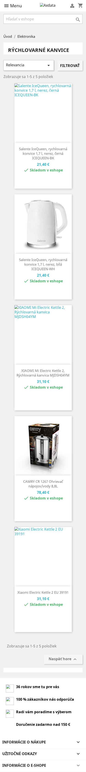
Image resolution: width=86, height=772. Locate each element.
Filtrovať (70, 65)
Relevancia (28, 65)
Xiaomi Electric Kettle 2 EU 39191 (43, 592)
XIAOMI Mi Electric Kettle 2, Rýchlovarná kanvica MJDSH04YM (43, 372)
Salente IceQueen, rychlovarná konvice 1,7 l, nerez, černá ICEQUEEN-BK (43, 153)
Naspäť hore (63, 659)
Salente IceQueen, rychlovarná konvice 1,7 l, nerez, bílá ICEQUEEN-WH (43, 264)
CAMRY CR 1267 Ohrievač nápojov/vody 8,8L (43, 483)
